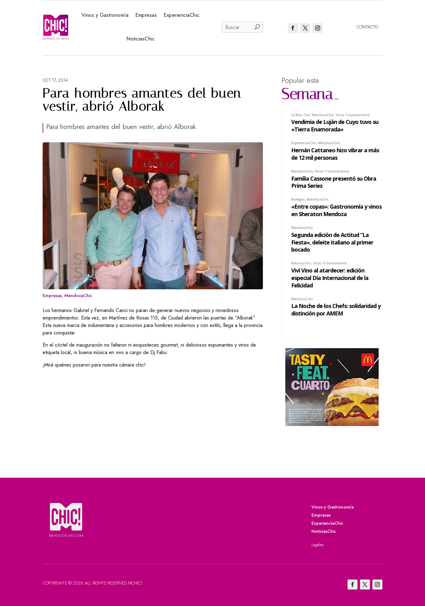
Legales (317, 545)
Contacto (367, 27)
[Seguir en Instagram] (318, 28)
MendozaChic (78, 295)
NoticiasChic (140, 38)
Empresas (146, 15)
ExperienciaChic (182, 15)
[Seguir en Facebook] (293, 28)
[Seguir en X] (305, 28)
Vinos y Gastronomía (105, 15)
